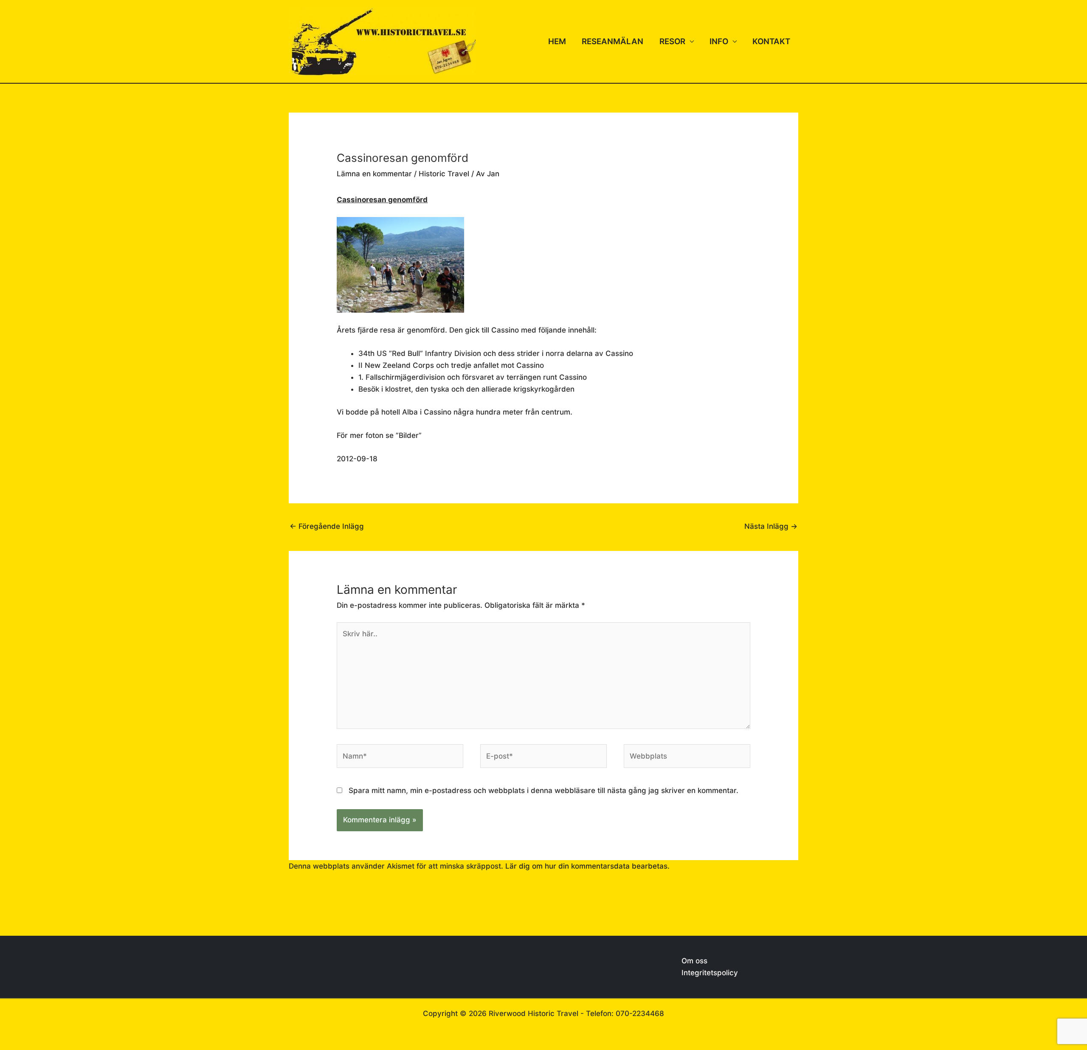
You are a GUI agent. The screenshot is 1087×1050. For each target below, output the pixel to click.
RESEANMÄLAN (612, 41)
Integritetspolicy (709, 972)
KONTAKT (771, 41)
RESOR (672, 41)
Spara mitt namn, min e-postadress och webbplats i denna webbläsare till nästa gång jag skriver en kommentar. (543, 790)
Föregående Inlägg (327, 526)
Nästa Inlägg (770, 526)
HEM (557, 41)
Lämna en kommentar (374, 173)
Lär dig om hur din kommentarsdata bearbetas (586, 866)
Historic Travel (444, 173)
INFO (719, 41)
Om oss (694, 961)
